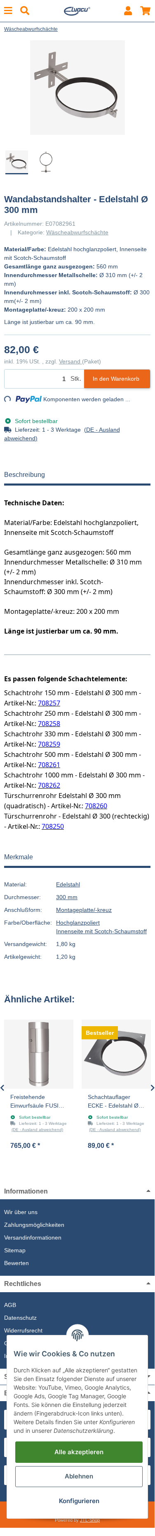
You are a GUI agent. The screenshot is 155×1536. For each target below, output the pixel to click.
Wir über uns (21, 1212)
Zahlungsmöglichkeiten (34, 1224)
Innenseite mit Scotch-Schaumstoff (101, 931)
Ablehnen (79, 1476)
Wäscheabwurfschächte (77, 232)
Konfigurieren (79, 1501)
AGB (10, 1305)
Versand (70, 361)
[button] (128, 11)
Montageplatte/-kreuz (84, 910)
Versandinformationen (32, 1237)
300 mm (67, 897)
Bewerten (16, 1263)
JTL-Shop (90, 1519)
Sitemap (15, 1250)
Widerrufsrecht (23, 1330)
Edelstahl (68, 884)
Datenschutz (20, 1317)
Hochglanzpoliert (78, 922)
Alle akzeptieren (78, 1452)
